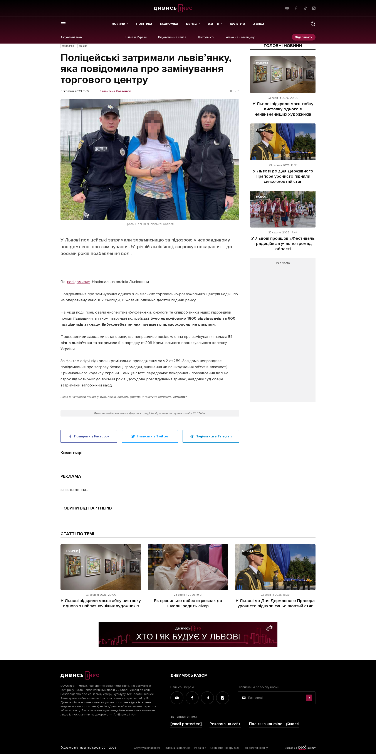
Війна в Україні (136, 37)
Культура (237, 24)
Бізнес (191, 24)
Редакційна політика (177, 748)
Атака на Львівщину (240, 37)
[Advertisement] (283, 332)
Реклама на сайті (225, 724)
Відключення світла (172, 37)
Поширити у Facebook (91, 436)
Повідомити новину (255, 748)
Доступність (206, 37)
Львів (83, 45)
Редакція (200, 748)
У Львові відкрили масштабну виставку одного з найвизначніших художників (283, 109)
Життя (213, 24)
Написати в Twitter (152, 436)
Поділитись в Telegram (213, 436)
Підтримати (303, 37)
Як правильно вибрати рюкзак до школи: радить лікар (188, 603)
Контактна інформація (224, 748)
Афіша (258, 24)
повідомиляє (78, 281)
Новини (118, 24)
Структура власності (147, 748)
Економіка (169, 24)
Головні (262, 130)
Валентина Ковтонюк (115, 91)
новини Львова (90, 747)
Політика (144, 24)
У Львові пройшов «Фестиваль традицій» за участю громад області (283, 243)
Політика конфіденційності (274, 724)
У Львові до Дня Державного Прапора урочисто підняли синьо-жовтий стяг (283, 176)
